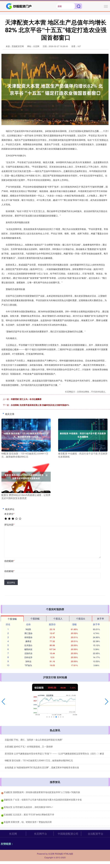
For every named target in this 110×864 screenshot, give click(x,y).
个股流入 (57, 618)
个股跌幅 (35, 618)
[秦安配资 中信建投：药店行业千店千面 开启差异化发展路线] (82, 434)
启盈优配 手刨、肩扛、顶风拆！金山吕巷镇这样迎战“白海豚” (34, 739)
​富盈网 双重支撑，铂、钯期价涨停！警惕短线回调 (28, 821)
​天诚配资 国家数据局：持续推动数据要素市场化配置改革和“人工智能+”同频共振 (42, 792)
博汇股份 (28, 633)
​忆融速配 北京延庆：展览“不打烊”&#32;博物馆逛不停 (29, 814)
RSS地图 (59, 853)
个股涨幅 (12, 618)
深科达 (28, 661)
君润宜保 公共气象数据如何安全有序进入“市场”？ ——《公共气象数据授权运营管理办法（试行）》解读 (54, 753)
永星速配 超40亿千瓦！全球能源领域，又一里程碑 (29, 746)
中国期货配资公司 (68, 833)
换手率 (100, 618)
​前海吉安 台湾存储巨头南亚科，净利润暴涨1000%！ (29, 806)
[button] (3, 701)
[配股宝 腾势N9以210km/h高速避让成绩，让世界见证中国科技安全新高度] (26, 476)
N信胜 (28, 629)
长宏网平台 (40, 833)
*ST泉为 (28, 665)
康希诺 (28, 641)
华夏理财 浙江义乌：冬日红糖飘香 (26, 399)
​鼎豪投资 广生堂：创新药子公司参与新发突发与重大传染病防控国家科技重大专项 (43, 799)
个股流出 (80, 618)
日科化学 (28, 657)
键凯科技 (28, 649)
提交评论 (11, 582)
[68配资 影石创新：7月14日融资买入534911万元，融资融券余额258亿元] (26, 434)
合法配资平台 (95, 833)
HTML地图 (68, 853)
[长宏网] (19, 5)
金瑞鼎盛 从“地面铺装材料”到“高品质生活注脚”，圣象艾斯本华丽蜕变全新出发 (42, 767)
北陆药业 (28, 653)
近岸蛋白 (28, 645)
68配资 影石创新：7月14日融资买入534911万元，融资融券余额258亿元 (39, 760)
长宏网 (13, 833)
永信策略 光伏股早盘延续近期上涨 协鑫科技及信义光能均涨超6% (40, 404)
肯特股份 (28, 637)
